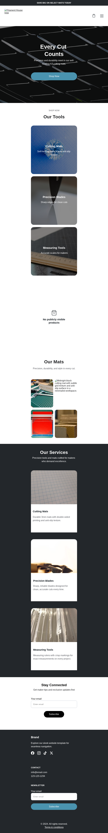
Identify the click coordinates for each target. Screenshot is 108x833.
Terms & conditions (54, 827)
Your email (36, 699)
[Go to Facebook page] (32, 753)
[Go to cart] (94, 16)
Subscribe (54, 714)
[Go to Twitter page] (51, 753)
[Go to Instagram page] (39, 753)
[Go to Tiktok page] (45, 753)
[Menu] (102, 16)
